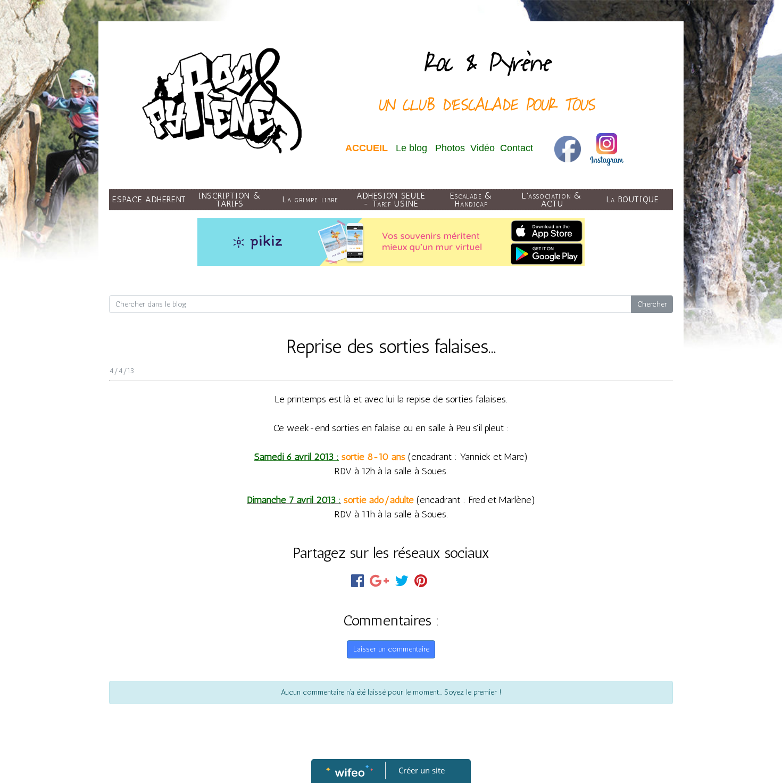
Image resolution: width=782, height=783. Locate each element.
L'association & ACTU (552, 200)
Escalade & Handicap (471, 200)
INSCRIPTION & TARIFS (229, 200)
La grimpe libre (310, 199)
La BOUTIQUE (632, 199)
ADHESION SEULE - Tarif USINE (391, 200)
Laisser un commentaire (391, 649)
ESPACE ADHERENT (149, 199)
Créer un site (421, 770)
